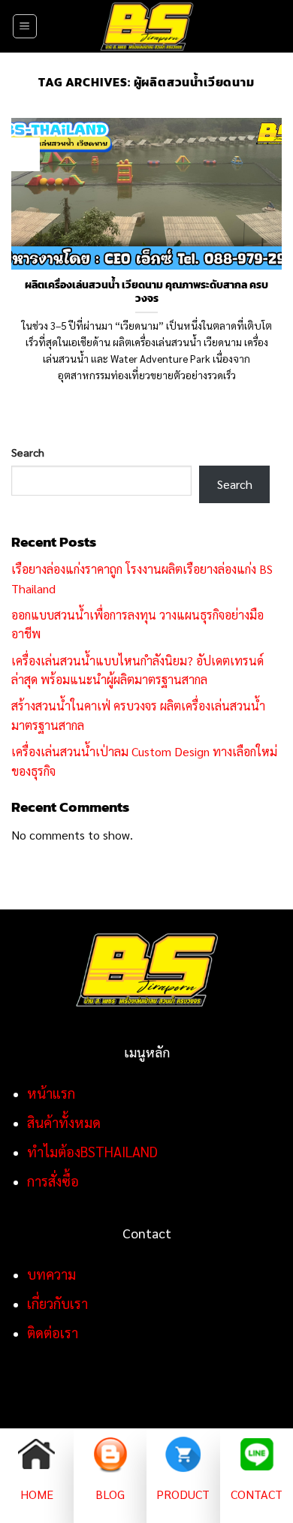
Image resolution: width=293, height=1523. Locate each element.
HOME (36, 1494)
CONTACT (256, 1494)
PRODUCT (183, 1494)
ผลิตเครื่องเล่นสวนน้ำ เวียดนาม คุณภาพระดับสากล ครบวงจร (146, 292)
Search (27, 452)
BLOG (110, 1494)
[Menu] (25, 26)
